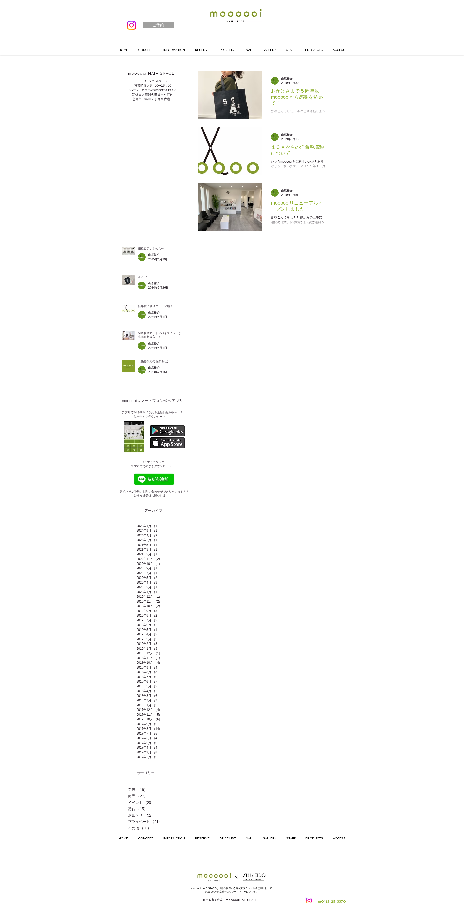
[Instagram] (131, 25)
